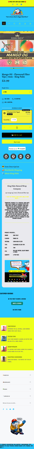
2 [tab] (12, 68)
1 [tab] (11, 68)
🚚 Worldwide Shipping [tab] (12, 170)
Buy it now (17, 142)
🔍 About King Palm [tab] (10, 173)
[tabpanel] (17, 49)
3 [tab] (13, 68)
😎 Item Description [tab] (10, 166)
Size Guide (7, 99)
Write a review (17, 303)
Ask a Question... (9, 102)
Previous (3, 50)
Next (31, 50)
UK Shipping (17, 99)
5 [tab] (16, 68)
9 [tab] (21, 68)
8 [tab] (20, 68)
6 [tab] (17, 68)
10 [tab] (22, 68)
